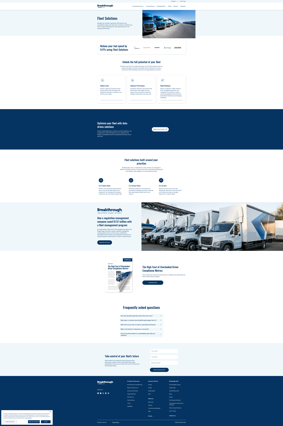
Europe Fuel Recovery (132, 390)
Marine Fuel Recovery (132, 387)
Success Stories (150, 6)
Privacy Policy (115, 422)
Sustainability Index (174, 390)
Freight (150, 387)
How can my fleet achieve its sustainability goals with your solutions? (138, 334)
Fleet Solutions (131, 400)
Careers (150, 405)
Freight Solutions (131, 394)
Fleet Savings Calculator (175, 408)
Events (169, 6)
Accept (46, 421)
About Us (176, 6)
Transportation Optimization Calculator (176, 404)
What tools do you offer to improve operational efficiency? (138, 324)
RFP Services (130, 397)
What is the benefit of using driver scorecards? (135, 329)
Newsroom (151, 402)
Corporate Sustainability (154, 408)
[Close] (50, 411)
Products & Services (133, 381)
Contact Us (183, 6)
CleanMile (129, 406)
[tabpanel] (141, 325)
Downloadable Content (175, 384)
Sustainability (151, 390)
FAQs (149, 411)
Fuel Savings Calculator (175, 400)
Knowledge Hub (173, 381)
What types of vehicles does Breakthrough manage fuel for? (139, 320)
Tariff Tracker (172, 411)
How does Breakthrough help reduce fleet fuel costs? (137, 316)
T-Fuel (128, 403)
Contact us (172, 415)
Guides (171, 397)
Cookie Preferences (9, 421)
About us (151, 398)
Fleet (149, 394)
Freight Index (172, 387)
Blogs (170, 394)
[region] (27, 417)
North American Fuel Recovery (134, 384)
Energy (150, 384)
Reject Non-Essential (34, 421)
